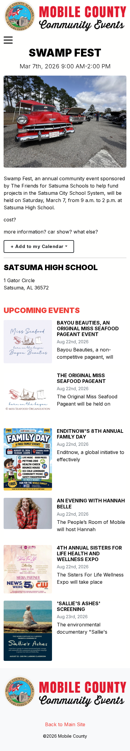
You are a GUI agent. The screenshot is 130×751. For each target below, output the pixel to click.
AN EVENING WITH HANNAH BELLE (91, 503)
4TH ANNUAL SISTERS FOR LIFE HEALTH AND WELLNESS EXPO (89, 553)
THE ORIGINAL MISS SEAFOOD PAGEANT (81, 378)
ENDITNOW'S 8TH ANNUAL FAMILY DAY (90, 434)
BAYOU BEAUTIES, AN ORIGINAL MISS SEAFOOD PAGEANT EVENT (88, 328)
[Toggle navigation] (8, 39)
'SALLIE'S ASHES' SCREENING (78, 606)
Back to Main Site (65, 724)
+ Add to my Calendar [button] (37, 246)
